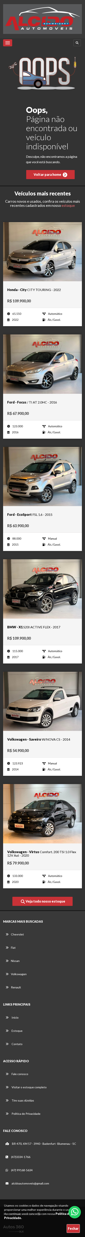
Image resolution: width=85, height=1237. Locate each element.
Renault (16, 987)
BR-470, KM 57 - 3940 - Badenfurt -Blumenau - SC (43, 1143)
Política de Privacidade (25, 1113)
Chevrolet (17, 934)
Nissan (15, 961)
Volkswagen (19, 974)
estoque (68, 205)
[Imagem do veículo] (42, 251)
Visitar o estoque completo (29, 1087)
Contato (16, 1044)
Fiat (13, 947)
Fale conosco (19, 1074)
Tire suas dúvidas (22, 1100)
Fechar (73, 1228)
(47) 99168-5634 (22, 1170)
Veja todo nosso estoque (45, 901)
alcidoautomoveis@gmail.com (30, 1183)
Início (15, 1017)
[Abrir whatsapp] (74, 1212)
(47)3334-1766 (20, 1157)
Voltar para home (48, 174)
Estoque (16, 1030)
